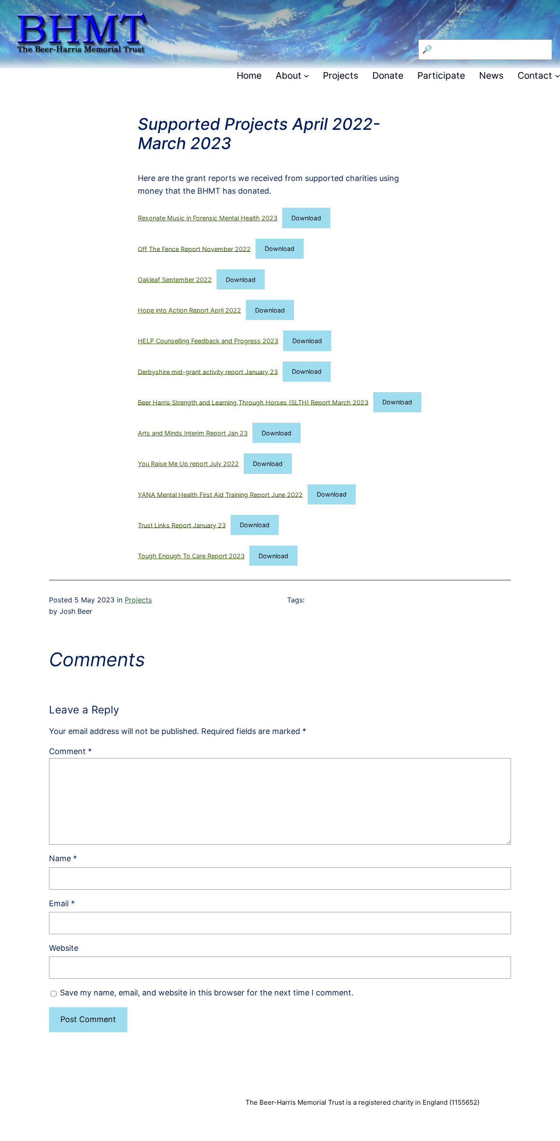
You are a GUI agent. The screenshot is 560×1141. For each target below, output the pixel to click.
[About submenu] (306, 75)
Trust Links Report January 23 (182, 525)
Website (63, 948)
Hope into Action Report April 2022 (189, 310)
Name (63, 858)
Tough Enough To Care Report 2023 (191, 556)
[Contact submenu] (557, 75)
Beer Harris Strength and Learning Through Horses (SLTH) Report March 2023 (253, 402)
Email (62, 903)
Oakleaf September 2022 (175, 279)
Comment (70, 751)
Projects (138, 599)
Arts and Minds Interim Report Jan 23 (193, 433)
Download (306, 218)
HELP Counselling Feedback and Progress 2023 (208, 340)
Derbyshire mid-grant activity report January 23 (208, 371)
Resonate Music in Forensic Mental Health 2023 (207, 218)
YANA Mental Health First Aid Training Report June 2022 (220, 494)
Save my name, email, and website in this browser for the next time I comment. (207, 992)
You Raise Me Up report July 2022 (188, 463)
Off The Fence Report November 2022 (194, 248)
